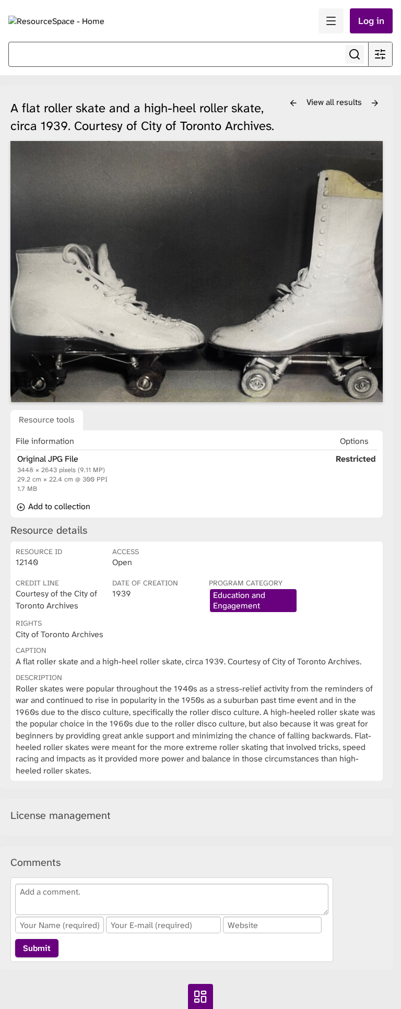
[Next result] (375, 103)
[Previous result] (293, 103)
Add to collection (58, 506)
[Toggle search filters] (380, 54)
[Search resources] (354, 54)
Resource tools (47, 419)
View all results (335, 102)
